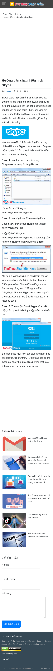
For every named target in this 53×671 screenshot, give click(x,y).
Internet (7, 91)
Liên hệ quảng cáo (9, 654)
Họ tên (5, 565)
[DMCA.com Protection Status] (11, 649)
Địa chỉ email (8, 579)
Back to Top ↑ (46, 668)
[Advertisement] (26, 47)
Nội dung (6, 593)
